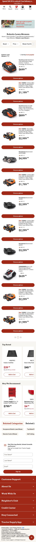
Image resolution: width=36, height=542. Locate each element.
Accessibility (13, 530)
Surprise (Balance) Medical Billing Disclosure (13, 533)
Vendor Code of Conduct (8, 536)
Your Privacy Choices (15, 527)
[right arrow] (33, 44)
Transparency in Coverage (8, 535)
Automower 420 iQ (26, 244)
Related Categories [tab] (13, 423)
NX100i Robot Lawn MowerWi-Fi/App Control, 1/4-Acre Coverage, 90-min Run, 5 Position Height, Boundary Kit (26, 62)
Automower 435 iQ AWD (26, 152)
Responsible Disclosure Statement (10, 532)
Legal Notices (5, 530)
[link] (3, 36)
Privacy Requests (6, 538)
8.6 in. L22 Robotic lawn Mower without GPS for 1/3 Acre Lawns (26, 269)
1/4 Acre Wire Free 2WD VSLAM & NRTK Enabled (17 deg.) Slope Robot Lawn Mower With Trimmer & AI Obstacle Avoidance (26, 85)
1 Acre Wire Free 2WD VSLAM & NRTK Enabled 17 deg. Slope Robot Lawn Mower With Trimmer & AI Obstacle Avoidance (26, 292)
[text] (22, 38)
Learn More (17, 3)
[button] (22, 3)
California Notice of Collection (24, 536)
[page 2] (20, 337)
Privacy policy (5, 527)
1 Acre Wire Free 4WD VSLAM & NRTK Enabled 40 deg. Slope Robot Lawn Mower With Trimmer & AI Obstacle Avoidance (26, 131)
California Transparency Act (21, 529)
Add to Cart (12, 374)
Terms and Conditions (7, 529)
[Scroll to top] (31, 537)
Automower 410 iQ (26, 198)
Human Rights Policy (22, 535)
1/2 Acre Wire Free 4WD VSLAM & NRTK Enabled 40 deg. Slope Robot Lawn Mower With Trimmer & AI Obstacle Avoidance (26, 223)
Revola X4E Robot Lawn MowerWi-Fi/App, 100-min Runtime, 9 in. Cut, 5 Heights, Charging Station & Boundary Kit (26, 108)
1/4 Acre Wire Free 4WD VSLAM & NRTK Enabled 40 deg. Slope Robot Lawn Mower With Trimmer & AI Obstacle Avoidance (26, 315)
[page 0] (15, 337)
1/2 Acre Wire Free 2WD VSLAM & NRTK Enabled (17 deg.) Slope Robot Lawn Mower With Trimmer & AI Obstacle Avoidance (26, 177)
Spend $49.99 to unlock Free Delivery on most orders (18, 1)
